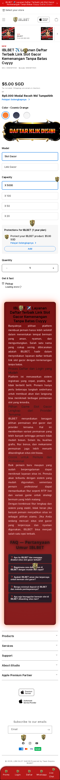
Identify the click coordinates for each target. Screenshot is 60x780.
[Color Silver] (26, 115)
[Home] (21, 19)
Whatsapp (41, 774)
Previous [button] (2, 3)
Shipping (17, 88)
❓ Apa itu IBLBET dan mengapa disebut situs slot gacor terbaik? (26, 558)
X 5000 (9, 185)
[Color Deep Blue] (16, 115)
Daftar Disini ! (46, 4)
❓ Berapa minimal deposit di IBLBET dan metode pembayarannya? (29, 588)
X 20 (7, 216)
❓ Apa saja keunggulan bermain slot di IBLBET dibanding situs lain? (30, 598)
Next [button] (57, 3)
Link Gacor (10, 166)
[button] (3, 19)
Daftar (29, 774)
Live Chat (51, 775)
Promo (6, 774)
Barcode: (22, 68)
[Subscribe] (48, 729)
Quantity (7, 260)
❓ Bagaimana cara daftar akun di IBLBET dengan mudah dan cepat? (27, 568)
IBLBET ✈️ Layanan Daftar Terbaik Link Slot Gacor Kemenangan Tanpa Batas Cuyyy (30, 3)
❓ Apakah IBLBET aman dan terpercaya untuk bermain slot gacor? (30, 578)
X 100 (7, 195)
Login (18, 774)
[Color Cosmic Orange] (5, 115)
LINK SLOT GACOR (22, 761)
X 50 (7, 206)
